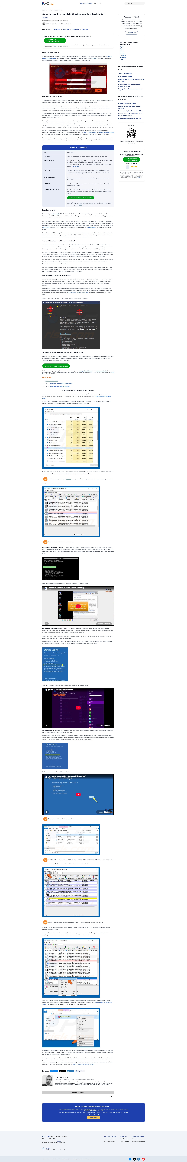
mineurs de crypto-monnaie (106, 132)
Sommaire (66, 29)
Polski (121, 59)
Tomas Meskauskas (51, 23)
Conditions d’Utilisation (101, 371)
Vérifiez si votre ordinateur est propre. (60, 386)
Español (122, 49)
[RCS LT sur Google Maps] (43, 1149)
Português (123, 55)
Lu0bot (53, 214)
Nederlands (123, 57)
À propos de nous (131, 32)
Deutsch (122, 53)
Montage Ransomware (125, 76)
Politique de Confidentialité (85, 371)
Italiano (122, 51)
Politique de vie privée (66, 1159)
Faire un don (93, 1117)
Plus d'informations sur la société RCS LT (93, 1110)
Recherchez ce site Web (138, 1141)
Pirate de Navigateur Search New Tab (129, 118)
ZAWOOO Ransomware (125, 73)
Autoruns (68, 479)
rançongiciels (92, 132)
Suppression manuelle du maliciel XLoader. (61, 383)
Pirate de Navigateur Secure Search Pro (130, 111)
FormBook (94, 58)
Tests (95, 3)
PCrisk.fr (44, 10)
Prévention (85, 29)
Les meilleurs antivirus (109, 1141)
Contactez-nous (124, 1139)
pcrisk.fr (59, 1141)
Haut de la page (110, 1096)
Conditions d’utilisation (88, 1159)
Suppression (75, 29)
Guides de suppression (86, 3)
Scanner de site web (137, 1139)
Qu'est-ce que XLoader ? (51, 381)
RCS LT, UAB (46, 1136)
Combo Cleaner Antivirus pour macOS (78, 292)
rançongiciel (46, 227)
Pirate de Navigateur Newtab (127, 103)
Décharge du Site (77, 1159)
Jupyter (58, 214)
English (122, 47)
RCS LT (55, 46)
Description (56, 29)
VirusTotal (76, 166)
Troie (84, 132)
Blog (101, 3)
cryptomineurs (91, 227)
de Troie (45, 17)
